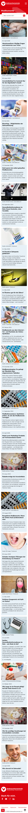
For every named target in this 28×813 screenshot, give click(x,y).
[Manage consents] (25, 810)
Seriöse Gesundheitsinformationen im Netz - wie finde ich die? (12, 642)
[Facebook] (2, 799)
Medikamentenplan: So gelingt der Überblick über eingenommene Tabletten (12, 371)
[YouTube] (6, 799)
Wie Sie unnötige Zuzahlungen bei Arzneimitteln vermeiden (14, 732)
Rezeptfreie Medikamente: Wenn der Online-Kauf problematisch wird (13, 517)
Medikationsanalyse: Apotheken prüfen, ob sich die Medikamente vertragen (13, 415)
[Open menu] (3, 810)
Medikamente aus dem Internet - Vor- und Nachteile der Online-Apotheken (13, 332)
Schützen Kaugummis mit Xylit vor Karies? (12, 600)
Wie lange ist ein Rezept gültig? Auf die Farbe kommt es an (13, 687)
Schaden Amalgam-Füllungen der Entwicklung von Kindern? (13, 558)
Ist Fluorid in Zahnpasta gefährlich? (10, 252)
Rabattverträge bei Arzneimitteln (13, 477)
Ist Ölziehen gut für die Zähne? (12, 293)
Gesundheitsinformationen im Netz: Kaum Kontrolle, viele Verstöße (12, 209)
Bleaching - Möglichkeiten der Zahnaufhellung (12, 124)
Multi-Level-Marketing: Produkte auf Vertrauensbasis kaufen (13, 436)
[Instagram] (10, 799)
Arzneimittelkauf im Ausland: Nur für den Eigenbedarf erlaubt (13, 82)
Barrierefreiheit (22, 807)
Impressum (13, 807)
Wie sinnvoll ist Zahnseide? (11, 768)
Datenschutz (5, 807)
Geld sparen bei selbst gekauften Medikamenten (13, 169)
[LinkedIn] (13, 799)
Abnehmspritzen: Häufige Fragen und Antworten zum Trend (13, 44)
